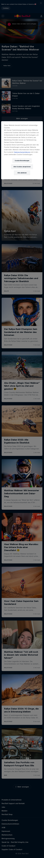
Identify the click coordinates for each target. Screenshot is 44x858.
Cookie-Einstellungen (22, 160)
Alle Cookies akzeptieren (22, 166)
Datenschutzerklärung (22, 152)
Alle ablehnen (22, 172)
